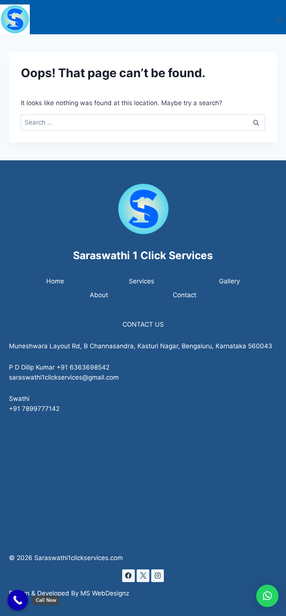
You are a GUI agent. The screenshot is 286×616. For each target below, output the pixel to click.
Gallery (229, 281)
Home (55, 281)
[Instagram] (157, 575)
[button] (267, 596)
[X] (143, 575)
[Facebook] (128, 575)
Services (141, 281)
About (99, 295)
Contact (184, 295)
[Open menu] (279, 19)
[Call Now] (17, 600)
